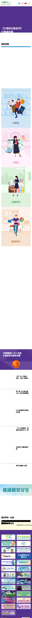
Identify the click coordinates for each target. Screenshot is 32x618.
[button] (19, 3)
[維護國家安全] (16, 490)
